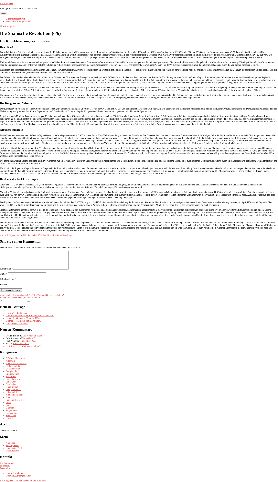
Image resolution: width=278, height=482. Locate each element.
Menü (3, 14)
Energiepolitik (12, 371)
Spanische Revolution (63, 235)
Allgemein (10, 361)
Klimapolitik (11, 392)
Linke (8, 402)
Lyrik (8, 405)
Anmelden (10, 443)
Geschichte (47, 235)
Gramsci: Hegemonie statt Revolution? (23, 321)
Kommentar (6, 268)
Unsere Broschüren (15, 19)
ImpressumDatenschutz (5, 466)
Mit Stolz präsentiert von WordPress (29, 480)
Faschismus (11, 376)
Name (3, 274)
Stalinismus (11, 415)
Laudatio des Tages (14, 400)
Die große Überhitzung (16, 313)
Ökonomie (10, 407)
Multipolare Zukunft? (31, 346)
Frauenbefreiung (13, 379)
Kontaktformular (7, 463)
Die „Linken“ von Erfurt (17, 323)
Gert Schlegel (12, 346)
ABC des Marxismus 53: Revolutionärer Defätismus (30, 315)
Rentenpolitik (12, 413)
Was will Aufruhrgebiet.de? (18, 21)
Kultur (9, 397)
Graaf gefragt (12, 387)
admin (3, 235)
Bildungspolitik (13, 366)
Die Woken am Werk (32, 335)
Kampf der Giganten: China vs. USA (23, 318)
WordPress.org (12, 450)
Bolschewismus (13, 368)
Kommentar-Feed (14, 448)
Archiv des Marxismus (16, 363)
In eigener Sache (13, 389)
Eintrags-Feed (12, 445)
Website (3, 284)
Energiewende (12, 374)
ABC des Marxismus (15, 358)
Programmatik (12, 410)
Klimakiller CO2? (29, 338)
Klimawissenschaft (14, 394)
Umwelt (9, 418)
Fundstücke (11, 381)
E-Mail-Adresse (8, 279)
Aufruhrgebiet (6, 3)
